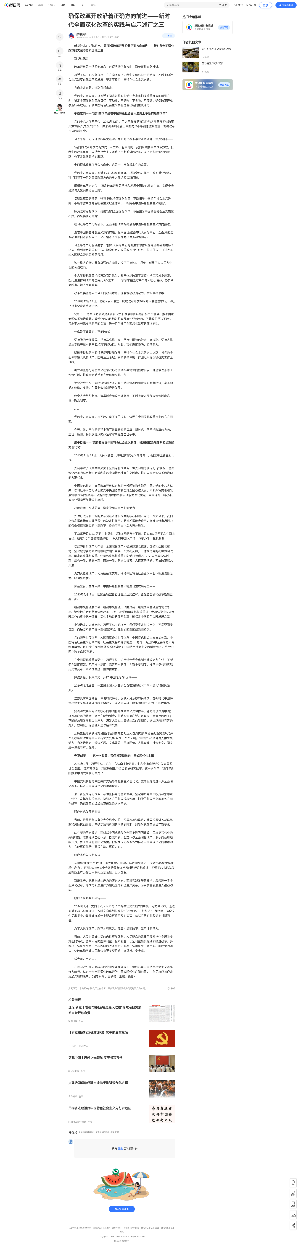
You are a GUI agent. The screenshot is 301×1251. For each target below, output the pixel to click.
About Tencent (85, 1227)
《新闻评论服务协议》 (110, 1132)
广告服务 (125, 1227)
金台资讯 (72, 1096)
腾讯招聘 (135, 1227)
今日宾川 (72, 1046)
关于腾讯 (73, 1227)
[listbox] (121, 1060)
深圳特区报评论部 (77, 1122)
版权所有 (125, 1241)
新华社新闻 (73, 1071)
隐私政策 (106, 1227)
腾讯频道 (165, 1227)
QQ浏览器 (154, 1227)
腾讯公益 (144, 1227)
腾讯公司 (117, 1241)
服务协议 (97, 1227)
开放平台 (116, 1227)
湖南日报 (72, 1021)
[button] (224, 27)
